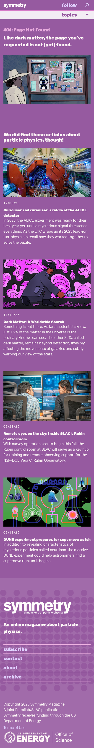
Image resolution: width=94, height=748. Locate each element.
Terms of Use (14, 728)
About (10, 667)
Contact (12, 658)
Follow (69, 5)
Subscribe (15, 649)
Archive (12, 676)
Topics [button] (69, 14)
